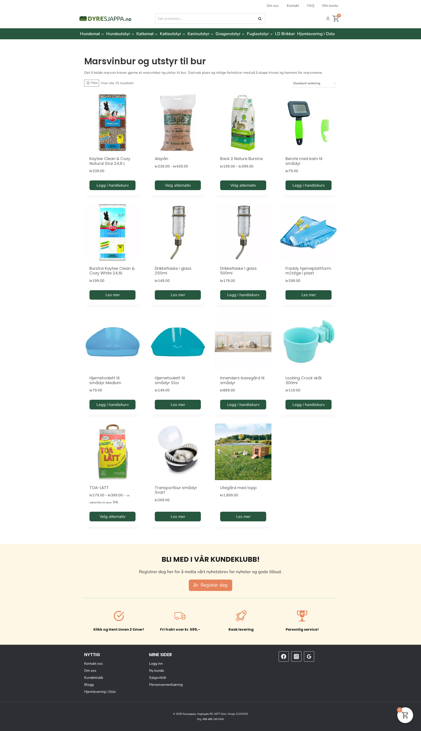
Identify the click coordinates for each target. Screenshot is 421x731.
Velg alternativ (178, 185)
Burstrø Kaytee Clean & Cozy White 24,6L (112, 271)
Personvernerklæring (166, 684)
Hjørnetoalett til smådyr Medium (105, 380)
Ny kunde (156, 670)
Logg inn (156, 663)
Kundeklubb (93, 677)
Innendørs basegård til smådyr (242, 380)
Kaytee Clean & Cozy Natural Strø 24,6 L (109, 161)
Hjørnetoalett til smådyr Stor (170, 380)
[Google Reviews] (309, 656)
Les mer (112, 294)
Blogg (89, 684)
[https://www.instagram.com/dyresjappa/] (296, 656)
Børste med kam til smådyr (303, 161)
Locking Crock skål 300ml (303, 380)
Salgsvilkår (157, 677)
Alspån (161, 158)
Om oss (273, 5)
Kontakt (293, 5)
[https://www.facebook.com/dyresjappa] (284, 656)
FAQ (310, 5)
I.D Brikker (285, 34)
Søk (260, 18)
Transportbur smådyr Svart (176, 490)
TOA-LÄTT (99, 487)
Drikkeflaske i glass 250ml (173, 271)
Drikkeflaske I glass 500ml (238, 271)
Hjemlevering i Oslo (316, 34)
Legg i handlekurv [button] (112, 185)
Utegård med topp (238, 487)
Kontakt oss (93, 663)
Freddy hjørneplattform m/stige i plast (308, 271)
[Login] (328, 18)
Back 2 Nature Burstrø (241, 158)
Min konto (330, 5)
